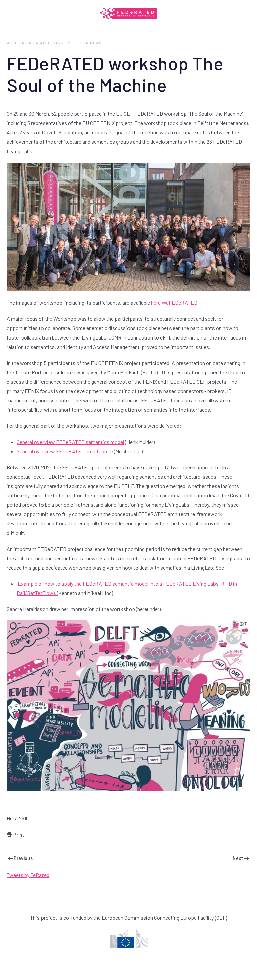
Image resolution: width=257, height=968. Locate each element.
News (96, 42)
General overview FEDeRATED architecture (65, 451)
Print (18, 834)
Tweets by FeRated (28, 875)
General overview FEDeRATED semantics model (70, 442)
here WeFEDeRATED (174, 302)
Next (238, 858)
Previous (23, 858)
